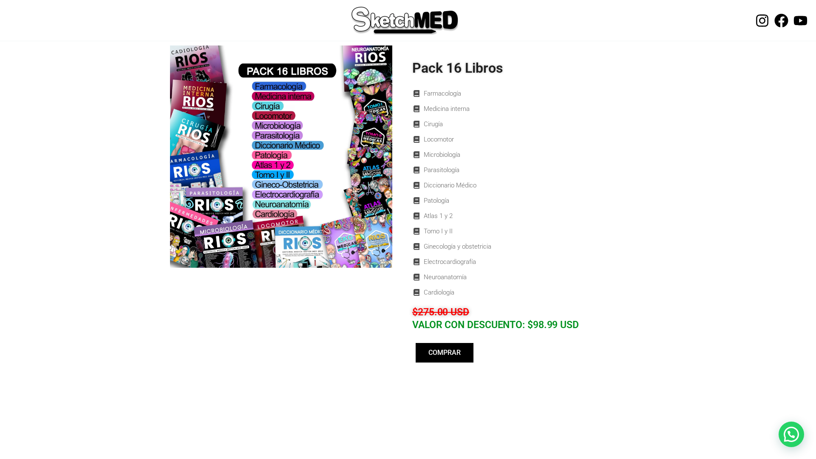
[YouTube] (800, 21)
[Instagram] (762, 21)
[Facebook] (781, 21)
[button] (791, 434)
